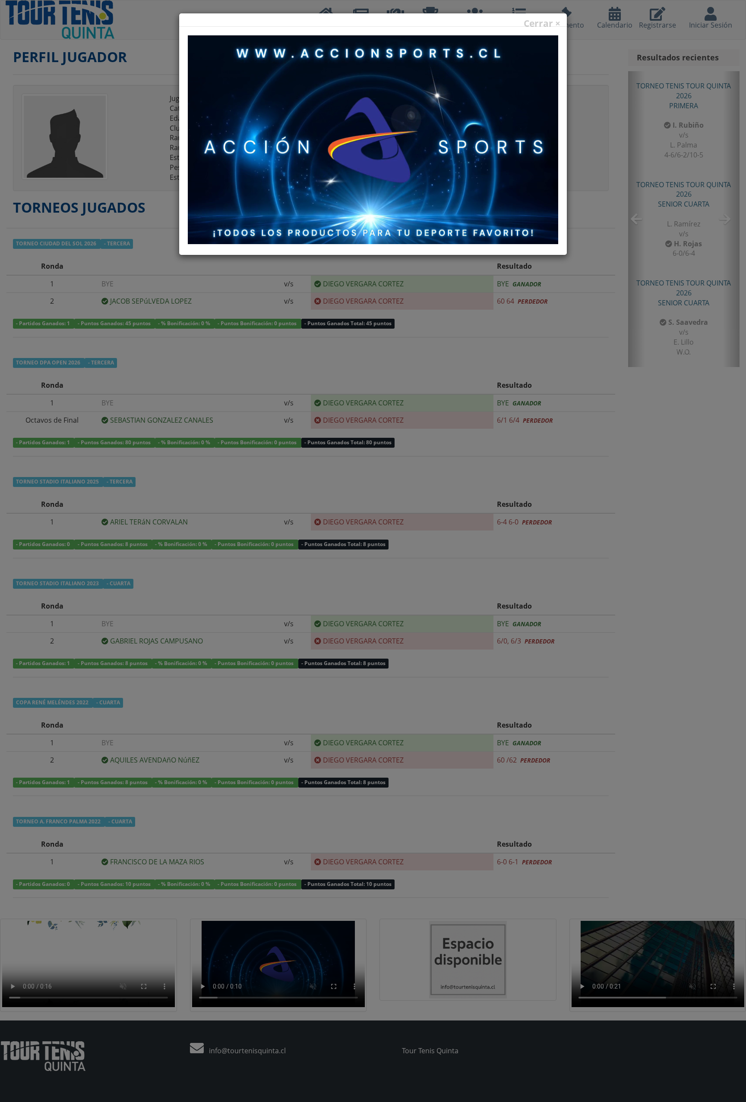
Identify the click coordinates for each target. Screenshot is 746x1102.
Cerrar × (542, 23)
